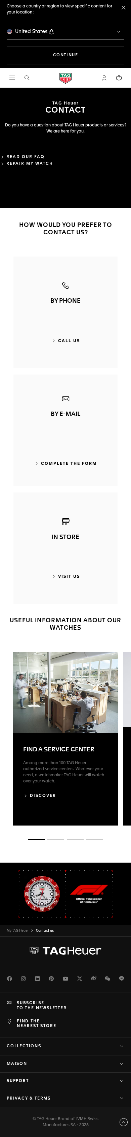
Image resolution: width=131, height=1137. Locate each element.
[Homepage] (65, 78)
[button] (104, 77)
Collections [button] (24, 1046)
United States (31, 31)
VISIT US (69, 577)
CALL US (69, 341)
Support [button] (18, 1081)
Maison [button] (17, 1064)
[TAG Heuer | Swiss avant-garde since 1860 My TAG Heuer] (65, 951)
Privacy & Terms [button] (29, 1099)
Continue (88, 55)
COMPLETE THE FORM (69, 464)
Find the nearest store (36, 1023)
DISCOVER (43, 796)
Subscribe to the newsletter (42, 1005)
